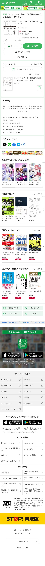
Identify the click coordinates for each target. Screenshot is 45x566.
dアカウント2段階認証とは (9, 484)
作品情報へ (21, 57)
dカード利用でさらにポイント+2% (27, 37)
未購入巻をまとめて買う (24, 69)
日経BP (11, 120)
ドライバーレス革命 (16, 126)
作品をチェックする (24, 52)
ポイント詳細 (24, 34)
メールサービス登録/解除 (9, 449)
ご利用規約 (5, 473)
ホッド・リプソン (32, 117)
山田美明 (34, 21)
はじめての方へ (10, 443)
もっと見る (37, 194)
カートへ (14, 46)
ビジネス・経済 (15, 123)
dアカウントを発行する (22, 530)
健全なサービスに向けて (32, 478)
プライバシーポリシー (9, 478)
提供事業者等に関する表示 (32, 473)
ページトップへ (22, 541)
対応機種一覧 (28, 443)
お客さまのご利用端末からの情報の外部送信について (32, 491)
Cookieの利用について (32, 484)
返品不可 (20, 40)
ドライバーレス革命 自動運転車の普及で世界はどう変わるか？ (27, 79)
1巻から (31, 74)
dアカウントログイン (9, 461)
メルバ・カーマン (24, 21)
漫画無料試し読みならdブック (10, 322)
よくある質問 (28, 449)
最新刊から (38, 74)
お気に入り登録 (37, 64)
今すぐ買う (34, 46)
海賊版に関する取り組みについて (9, 491)
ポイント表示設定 (30, 455)
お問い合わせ (6, 455)
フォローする (41, 22)
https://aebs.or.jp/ (20, 509)
